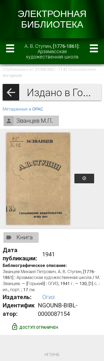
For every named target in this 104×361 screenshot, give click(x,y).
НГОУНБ (52, 354)
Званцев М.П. (35, 120)
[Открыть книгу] (38, 179)
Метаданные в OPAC (23, 109)
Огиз (48, 297)
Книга (25, 237)
